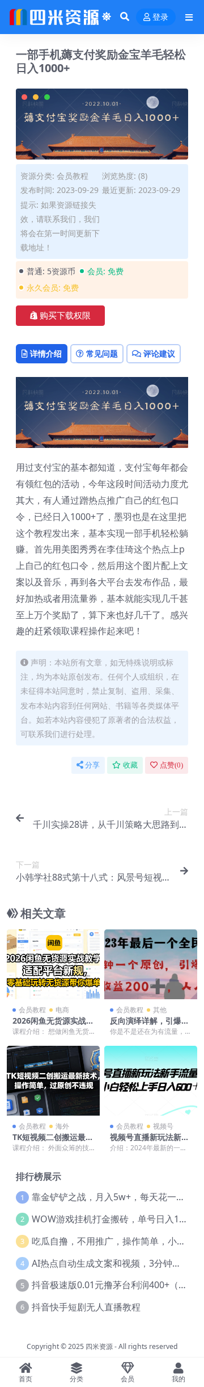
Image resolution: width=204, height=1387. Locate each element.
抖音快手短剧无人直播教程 (86, 1307)
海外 (62, 1126)
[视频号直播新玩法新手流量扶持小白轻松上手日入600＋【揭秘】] (150, 1081)
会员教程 (72, 175)
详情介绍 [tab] (46, 353)
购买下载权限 (65, 315)
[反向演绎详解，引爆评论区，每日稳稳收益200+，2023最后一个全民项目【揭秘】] (150, 964)
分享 (92, 765)
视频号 (163, 1126)
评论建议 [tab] (159, 353)
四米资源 (99, 1346)
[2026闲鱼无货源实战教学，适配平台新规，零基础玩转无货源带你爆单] (53, 964)
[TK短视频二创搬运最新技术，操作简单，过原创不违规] (53, 1081)
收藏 (130, 765)
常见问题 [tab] (102, 353)
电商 (62, 1010)
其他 (160, 1010)
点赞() (171, 765)
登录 (160, 17)
